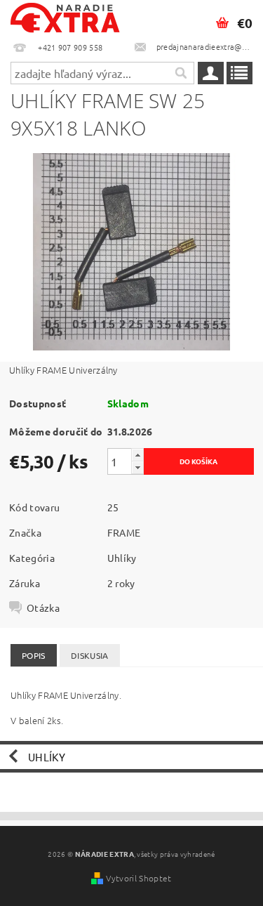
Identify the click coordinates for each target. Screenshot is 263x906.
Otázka (43, 607)
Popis (34, 655)
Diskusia (90, 655)
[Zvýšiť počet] (137, 454)
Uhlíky (122, 557)
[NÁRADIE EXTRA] (66, 18)
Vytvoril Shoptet (138, 878)
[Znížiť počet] (137, 467)
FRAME (124, 532)
